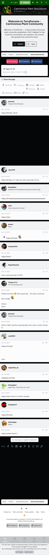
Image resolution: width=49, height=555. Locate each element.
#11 (46, 374)
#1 (47, 109)
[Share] (43, 109)
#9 (47, 321)
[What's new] (41, 2)
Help (37, 512)
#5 (47, 232)
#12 (46, 393)
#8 (47, 290)
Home (43, 512)
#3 (47, 195)
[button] (37, 2)
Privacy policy (29, 512)
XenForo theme (22, 521)
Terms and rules (18, 512)
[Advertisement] (24, 140)
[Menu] (2, 2)
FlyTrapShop (13, 61)
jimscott (7, 72)
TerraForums (37, 61)
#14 (46, 430)
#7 (47, 271)
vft (25, 72)
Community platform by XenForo (24, 519)
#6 (47, 253)
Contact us (7, 512)
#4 (47, 213)
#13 (46, 411)
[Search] (46, 2)
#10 (46, 343)
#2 (47, 176)
